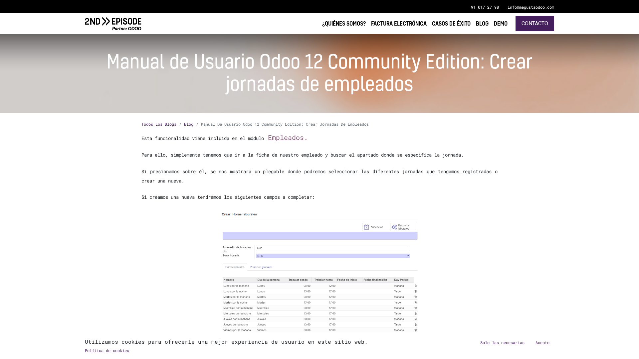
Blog (188, 124)
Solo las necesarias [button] (502, 342)
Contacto (535, 23)
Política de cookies (107, 350)
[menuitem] (500, 23)
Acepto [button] (542, 342)
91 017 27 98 (485, 7)
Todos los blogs (158, 124)
